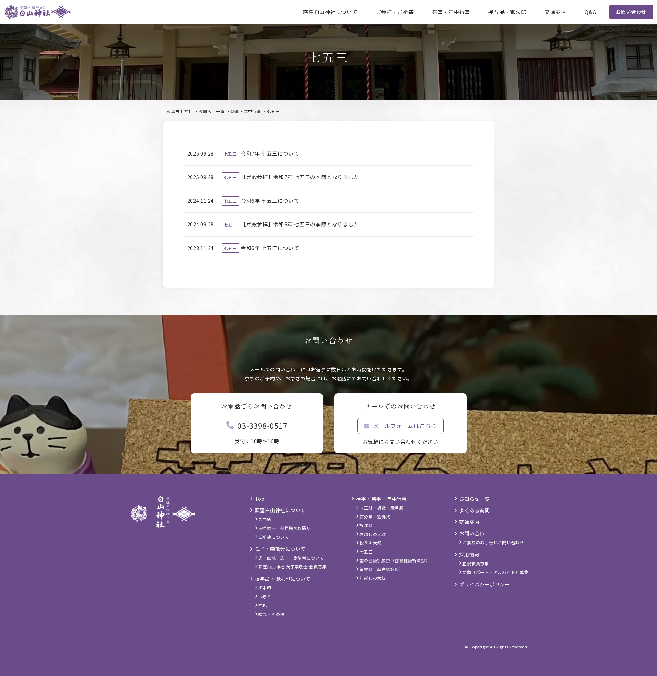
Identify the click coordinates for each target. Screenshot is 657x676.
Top (260, 498)
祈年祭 (365, 525)
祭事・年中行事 (451, 12)
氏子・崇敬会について (280, 548)
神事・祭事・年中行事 (381, 498)
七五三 (230, 154)
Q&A (590, 12)
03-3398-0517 (262, 425)
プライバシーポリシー (484, 584)
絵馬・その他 (271, 614)
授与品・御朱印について (283, 578)
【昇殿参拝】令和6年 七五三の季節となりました (300, 224)
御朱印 (264, 587)
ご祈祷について (273, 537)
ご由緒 (264, 519)
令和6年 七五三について (270, 200)
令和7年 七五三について (270, 153)
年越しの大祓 (372, 578)
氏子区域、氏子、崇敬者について (291, 558)
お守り (264, 596)
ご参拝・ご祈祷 (395, 12)
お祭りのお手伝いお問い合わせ (493, 542)
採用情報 (469, 554)
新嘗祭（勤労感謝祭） (381, 569)
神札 (262, 605)
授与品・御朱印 (507, 12)
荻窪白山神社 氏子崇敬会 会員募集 (292, 566)
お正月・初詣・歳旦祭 (381, 507)
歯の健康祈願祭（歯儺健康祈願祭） (394, 560)
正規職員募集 (475, 563)
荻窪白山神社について (330, 12)
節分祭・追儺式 (374, 516)
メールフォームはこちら (405, 425)
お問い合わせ (631, 11)
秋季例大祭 (370, 543)
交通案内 (555, 12)
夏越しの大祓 (372, 534)
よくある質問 (474, 510)
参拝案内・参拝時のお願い (284, 528)
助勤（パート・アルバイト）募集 (495, 572)
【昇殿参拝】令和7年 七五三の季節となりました (300, 176)
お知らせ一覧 (474, 498)
